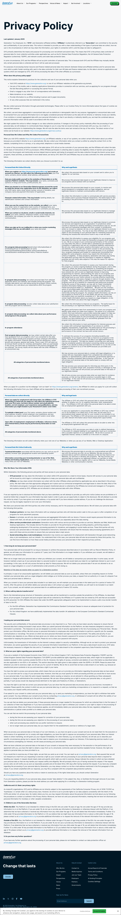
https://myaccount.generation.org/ (34, 171)
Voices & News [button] (55, 3)
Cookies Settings (94, 881)
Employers (75, 878)
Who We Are (60, 868)
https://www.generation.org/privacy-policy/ (45, 131)
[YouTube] (21, 899)
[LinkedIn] (4, 899)
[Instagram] (12, 899)
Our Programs (61, 871)
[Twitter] (8, 899)
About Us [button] (20, 3)
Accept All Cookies (99, 911)
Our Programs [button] (31, 3)
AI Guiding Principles (95, 878)
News (58, 885)
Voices (58, 882)
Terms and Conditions (95, 871)
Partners (75, 882)
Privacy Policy (92, 875)
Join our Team (76, 875)
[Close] (118, 911)
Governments (76, 885)
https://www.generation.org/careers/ (65, 387)
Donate (114, 3)
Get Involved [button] (75, 3)
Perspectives (43, 3)
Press (58, 888)
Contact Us (75, 868)
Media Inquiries (77, 871)
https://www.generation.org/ (36, 83)
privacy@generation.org (65, 696)
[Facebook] (16, 899)
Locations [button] (86, 3)
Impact (65, 3)
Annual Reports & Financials (97, 868)
